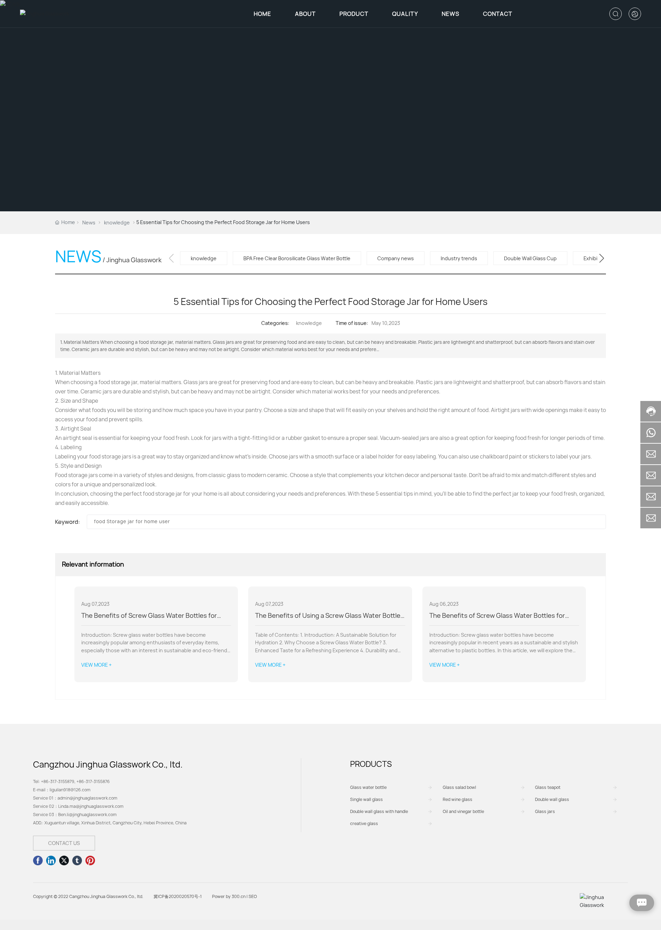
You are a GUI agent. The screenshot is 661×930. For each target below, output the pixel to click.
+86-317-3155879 (57, 781)
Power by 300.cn (228, 896)
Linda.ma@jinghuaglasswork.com (91, 806)
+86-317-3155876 (93, 781)
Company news (395, 258)
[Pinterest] (90, 860)
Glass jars (545, 811)
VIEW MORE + (96, 665)
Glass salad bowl (459, 787)
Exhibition (595, 258)
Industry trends (459, 258)
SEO (253, 896)
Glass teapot (547, 787)
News (88, 222)
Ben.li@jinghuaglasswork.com (87, 814)
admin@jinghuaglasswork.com (87, 798)
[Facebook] (38, 860)
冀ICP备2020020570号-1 (178, 896)
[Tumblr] (77, 860)
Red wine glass (457, 799)
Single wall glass (366, 799)
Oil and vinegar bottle (463, 811)
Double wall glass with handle (379, 811)
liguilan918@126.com (70, 790)
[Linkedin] (51, 860)
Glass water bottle (368, 787)
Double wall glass (552, 799)
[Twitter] (64, 860)
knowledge (117, 222)
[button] (601, 258)
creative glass (364, 823)
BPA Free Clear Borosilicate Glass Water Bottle (296, 258)
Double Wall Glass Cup (530, 258)
